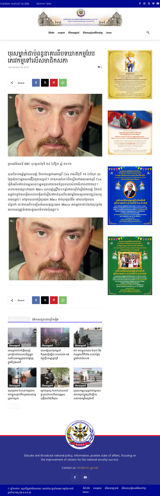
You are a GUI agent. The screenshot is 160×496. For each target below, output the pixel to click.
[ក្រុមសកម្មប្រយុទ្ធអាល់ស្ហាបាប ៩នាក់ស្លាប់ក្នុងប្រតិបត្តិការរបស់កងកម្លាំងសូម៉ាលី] (88, 377)
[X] (149, 4)
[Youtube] (158, 4)
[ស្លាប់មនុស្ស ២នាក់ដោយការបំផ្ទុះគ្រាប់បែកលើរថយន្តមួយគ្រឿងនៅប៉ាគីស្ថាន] (55, 377)
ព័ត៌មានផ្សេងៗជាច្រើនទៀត (45, 319)
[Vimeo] (153, 4)
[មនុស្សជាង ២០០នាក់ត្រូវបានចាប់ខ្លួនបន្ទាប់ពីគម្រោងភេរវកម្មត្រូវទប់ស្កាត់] (22, 377)
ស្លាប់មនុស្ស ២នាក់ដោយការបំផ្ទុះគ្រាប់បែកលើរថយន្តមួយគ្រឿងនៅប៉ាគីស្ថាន (54, 394)
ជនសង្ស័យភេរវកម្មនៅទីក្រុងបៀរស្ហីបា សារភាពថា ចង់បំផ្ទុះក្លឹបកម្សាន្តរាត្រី (55, 354)
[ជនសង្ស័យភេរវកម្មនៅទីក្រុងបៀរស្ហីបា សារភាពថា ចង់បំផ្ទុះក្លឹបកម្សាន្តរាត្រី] (55, 337)
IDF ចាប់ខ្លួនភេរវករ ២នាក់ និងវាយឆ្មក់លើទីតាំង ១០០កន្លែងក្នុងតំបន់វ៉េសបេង (87, 354)
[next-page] (16, 406)
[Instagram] (144, 4)
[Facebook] (140, 4)
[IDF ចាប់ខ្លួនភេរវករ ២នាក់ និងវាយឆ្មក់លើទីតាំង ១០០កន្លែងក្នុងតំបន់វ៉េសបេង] (88, 337)
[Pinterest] (54, 83)
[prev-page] (10, 406)
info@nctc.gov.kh (87, 468)
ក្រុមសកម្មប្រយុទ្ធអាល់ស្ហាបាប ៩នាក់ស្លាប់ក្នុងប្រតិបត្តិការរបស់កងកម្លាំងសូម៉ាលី (87, 394)
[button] (148, 33)
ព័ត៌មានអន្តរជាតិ (14, 345)
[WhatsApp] (63, 83)
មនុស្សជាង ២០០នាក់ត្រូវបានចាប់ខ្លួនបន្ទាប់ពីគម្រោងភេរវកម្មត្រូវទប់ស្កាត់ (22, 394)
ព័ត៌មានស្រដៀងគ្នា (19, 319)
